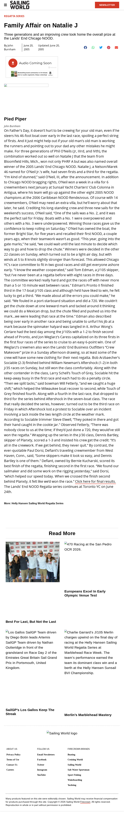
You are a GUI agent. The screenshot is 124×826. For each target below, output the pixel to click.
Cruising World (75, 759)
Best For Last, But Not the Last (31, 621)
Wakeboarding (75, 780)
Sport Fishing (74, 775)
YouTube (41, 775)
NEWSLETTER (107, 5)
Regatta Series (14, 16)
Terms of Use (12, 759)
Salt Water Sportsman (78, 770)
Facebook (41, 759)
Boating (71, 754)
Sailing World (74, 765)
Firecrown (85, 802)
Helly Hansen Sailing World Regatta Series (37, 503)
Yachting (72, 785)
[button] (85, 47)
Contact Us (11, 765)
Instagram (42, 770)
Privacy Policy (13, 754)
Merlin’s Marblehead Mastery (88, 715)
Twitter (40, 765)
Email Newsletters (46, 754)
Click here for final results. (95, 481)
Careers (10, 770)
